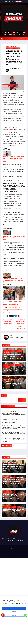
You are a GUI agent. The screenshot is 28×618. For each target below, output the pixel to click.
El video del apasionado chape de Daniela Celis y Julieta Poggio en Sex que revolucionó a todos (14, 433)
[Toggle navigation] (13, 39)
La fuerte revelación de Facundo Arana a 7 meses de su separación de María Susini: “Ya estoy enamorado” (13, 440)
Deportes (5, 477)
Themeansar (13, 548)
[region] (14, 607)
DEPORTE (8, 46)
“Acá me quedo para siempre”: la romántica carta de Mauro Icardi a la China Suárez (13, 280)
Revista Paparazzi (7, 312)
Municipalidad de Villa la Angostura (10, 462)
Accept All (14, 608)
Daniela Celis (6, 506)
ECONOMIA (14, 46)
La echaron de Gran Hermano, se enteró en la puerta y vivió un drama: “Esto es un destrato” (13, 384)
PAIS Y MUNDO (16, 48)
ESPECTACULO (9, 48)
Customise (14, 611)
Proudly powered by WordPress (9, 547)
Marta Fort (6, 492)
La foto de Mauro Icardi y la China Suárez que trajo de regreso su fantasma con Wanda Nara (12, 303)
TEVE (11, 492)
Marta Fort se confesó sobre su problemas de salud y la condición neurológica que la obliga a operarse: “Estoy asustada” (14, 427)
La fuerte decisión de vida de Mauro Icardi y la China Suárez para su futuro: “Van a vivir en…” (12, 309)
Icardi (4, 116)
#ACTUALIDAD (14, 72)
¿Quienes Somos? (4, 551)
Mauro (17, 201)
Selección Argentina (20, 477)
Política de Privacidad (15, 555)
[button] (23, 38)
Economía (3, 555)
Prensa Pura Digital (15, 68)
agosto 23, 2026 (8, 468)
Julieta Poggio (13, 506)
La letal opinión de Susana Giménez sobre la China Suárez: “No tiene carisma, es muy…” (14, 370)
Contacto (8, 555)
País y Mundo (12, 551)
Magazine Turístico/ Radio (21, 551)
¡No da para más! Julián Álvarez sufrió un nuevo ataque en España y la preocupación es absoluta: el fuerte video (14, 421)
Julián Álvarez (11, 477)
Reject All (14, 615)
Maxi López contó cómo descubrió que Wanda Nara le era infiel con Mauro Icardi (14, 238)
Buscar (4, 395)
